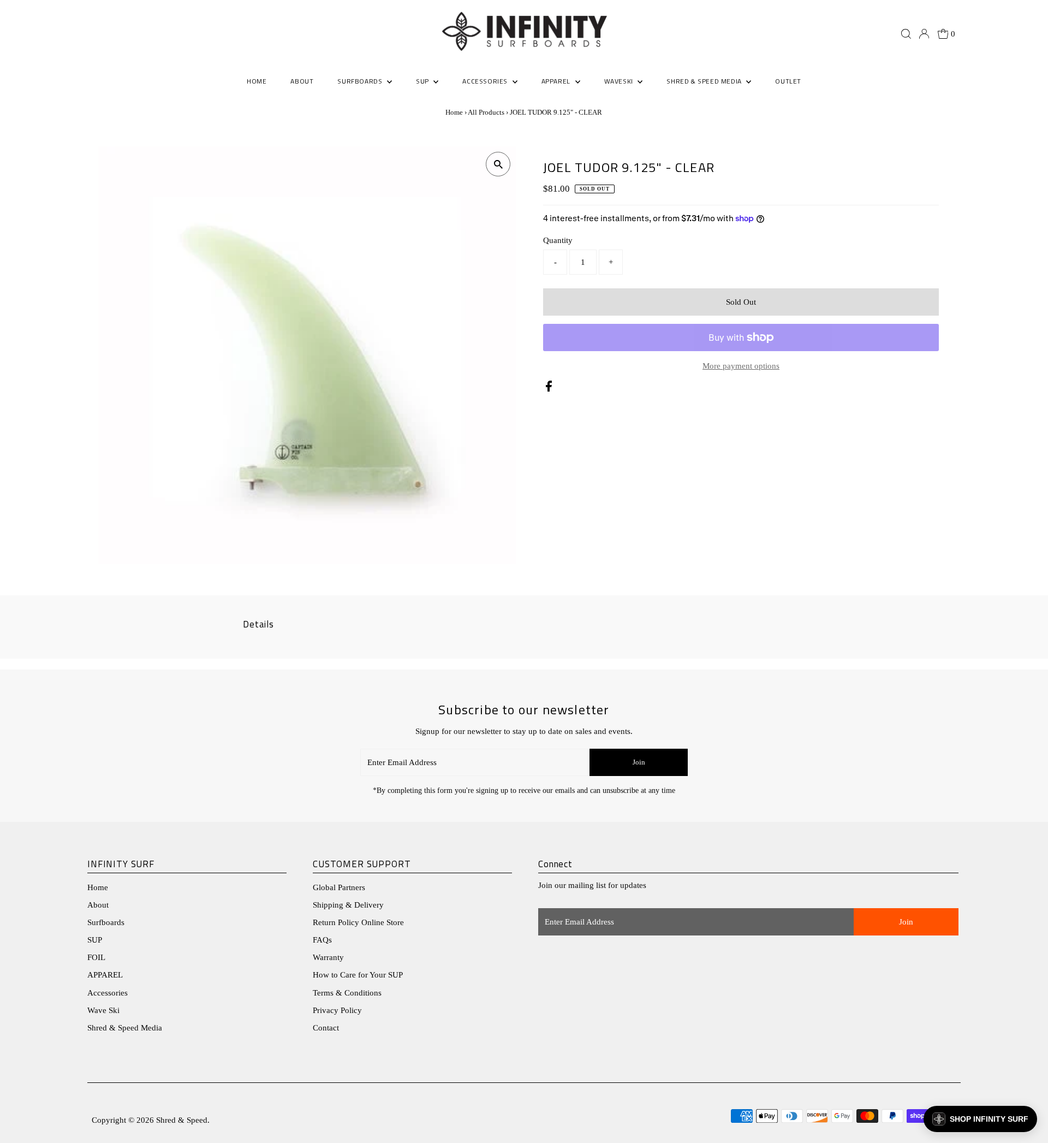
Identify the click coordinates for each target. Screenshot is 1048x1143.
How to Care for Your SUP (358, 974)
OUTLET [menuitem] (788, 81)
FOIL (96, 957)
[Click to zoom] (498, 164)
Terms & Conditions (347, 992)
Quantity (558, 240)
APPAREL (105, 974)
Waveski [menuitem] (619, 81)
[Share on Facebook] (549, 388)
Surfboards (360, 81)
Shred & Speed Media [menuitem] (704, 81)
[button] (980, 1119)
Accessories (107, 992)
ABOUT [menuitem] (301, 81)
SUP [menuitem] (423, 81)
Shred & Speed (181, 1120)
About (98, 905)
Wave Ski (103, 1010)
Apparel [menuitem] (557, 81)
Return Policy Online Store (358, 922)
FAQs (322, 939)
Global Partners (339, 887)
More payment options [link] (740, 366)
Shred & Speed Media (124, 1027)
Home (454, 112)
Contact (326, 1027)
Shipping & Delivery (348, 905)
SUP (94, 939)
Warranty (328, 957)
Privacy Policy (337, 1010)
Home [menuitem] (256, 81)
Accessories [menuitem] (485, 81)
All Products (486, 112)
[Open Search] (906, 34)
